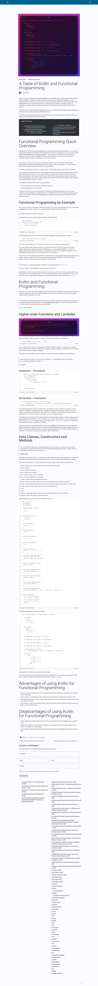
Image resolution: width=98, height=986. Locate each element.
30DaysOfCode (25, 737)
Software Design (56, 964)
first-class (34, 300)
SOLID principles (56, 957)
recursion (54, 939)
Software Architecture (40, 737)
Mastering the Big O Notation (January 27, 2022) (64, 781)
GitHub (33, 232)
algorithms (54, 904)
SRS (53, 925)
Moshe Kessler (26, 92)
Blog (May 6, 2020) (56, 870)
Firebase (54, 918)
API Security (55, 900)
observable (54, 929)
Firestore (54, 920)
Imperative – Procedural (36, 132)
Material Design (56, 950)
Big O (53, 936)
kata (53, 943)
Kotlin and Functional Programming (33, 129)
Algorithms (54, 884)
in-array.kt (22, 392)
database (54, 959)
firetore (53, 932)
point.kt (21, 668)
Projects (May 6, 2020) (57, 872)
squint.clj (22, 240)
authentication (55, 934)
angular (54, 911)
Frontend (54, 888)
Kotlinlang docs (24, 454)
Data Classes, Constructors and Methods (65, 127)
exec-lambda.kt (23, 343)
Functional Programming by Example (36, 127)
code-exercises (55, 941)
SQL (53, 968)
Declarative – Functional (64, 125)
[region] (49, 225)
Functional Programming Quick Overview (34, 125)
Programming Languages (34, 79)
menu (8, 2)
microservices (55, 966)
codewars (54, 945)
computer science (56, 902)
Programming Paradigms (58, 955)
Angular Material (56, 948)
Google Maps (55, 909)
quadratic (53, 425)
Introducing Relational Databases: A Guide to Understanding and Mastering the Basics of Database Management (32, 799)
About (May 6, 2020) (57, 879)
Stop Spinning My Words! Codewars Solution (32, 741)
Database (54, 893)
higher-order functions (52, 302)
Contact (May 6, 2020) (57, 881)
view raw (76, 232)
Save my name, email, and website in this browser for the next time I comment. (40, 771)
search (90, 2)
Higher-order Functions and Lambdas (36, 131)
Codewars (22, 364)
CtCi (53, 952)
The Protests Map (57, 890)
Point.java (22, 607)
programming (32, 737)
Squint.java (22, 232)
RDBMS (54, 971)
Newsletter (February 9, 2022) (59, 874)
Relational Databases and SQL (61, 895)
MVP (53, 916)
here (40, 726)
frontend (54, 913)
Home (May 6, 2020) (57, 877)
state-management (56, 906)
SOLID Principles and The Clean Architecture (65, 741)
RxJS (53, 923)
